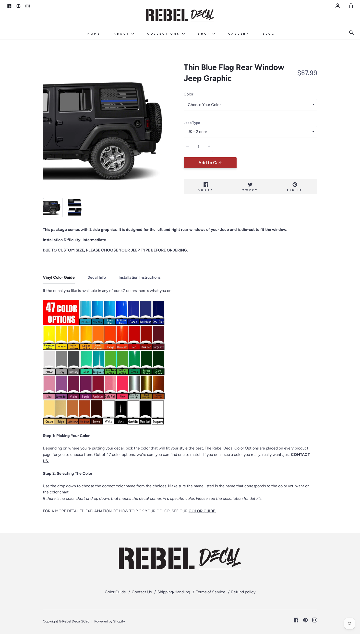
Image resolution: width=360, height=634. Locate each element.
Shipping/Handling (173, 592)
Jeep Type (192, 123)
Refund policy (243, 592)
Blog (269, 33)
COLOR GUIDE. (202, 511)
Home (93, 33)
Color (188, 94)
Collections (164, 33)
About (123, 33)
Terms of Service (210, 592)
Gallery (239, 33)
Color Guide (115, 592)
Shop (205, 33)
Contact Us (142, 592)
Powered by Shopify (109, 621)
